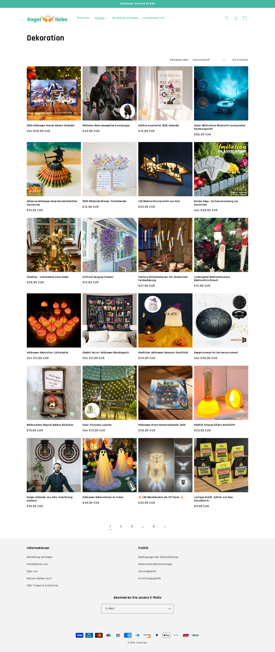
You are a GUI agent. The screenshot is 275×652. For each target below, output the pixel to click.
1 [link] (110, 526)
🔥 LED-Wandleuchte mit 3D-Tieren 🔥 (161, 497)
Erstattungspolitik (149, 578)
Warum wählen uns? (39, 578)
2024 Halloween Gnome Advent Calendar (51, 125)
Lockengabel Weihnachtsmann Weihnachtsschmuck (212, 278)
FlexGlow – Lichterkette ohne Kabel (47, 277)
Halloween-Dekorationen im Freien (103, 497)
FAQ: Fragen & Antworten (42, 585)
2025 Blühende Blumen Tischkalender (105, 201)
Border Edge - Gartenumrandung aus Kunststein (216, 203)
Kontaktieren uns (37, 564)
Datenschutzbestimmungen (155, 564)
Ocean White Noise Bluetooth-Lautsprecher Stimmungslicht (220, 127)
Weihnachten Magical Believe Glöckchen (50, 425)
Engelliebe (141, 642)
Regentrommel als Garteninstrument (216, 352)
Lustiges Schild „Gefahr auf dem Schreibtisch (213, 499)
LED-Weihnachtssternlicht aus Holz (159, 201)
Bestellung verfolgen (40, 557)
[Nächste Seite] (164, 526)
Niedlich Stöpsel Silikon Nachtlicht (214, 425)
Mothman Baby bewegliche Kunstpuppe (106, 125)
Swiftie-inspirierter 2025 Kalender (158, 125)
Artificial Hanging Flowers (98, 277)
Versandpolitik (147, 571)
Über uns (32, 571)
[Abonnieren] (169, 609)
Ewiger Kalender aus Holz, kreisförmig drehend (49, 499)
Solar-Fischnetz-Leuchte (97, 425)
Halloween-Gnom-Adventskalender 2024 (162, 425)
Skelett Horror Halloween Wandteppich (106, 352)
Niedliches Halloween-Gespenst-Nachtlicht (163, 352)
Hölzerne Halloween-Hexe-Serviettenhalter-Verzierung (52, 203)
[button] (101, 18)
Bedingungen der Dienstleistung (158, 557)
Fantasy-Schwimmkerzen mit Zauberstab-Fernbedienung (163, 278)
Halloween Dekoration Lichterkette (47, 352)
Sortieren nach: (179, 60)
